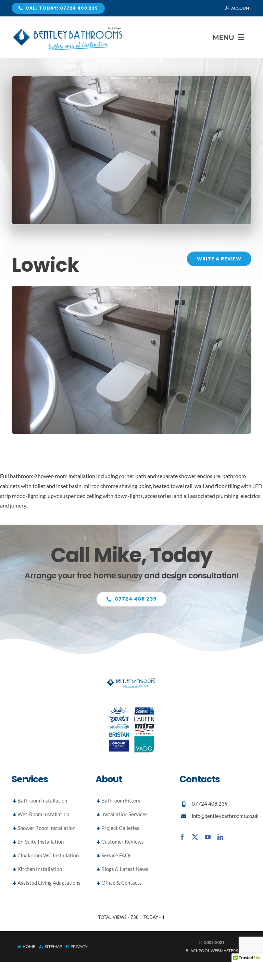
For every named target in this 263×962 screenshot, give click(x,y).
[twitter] (195, 837)
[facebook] (182, 837)
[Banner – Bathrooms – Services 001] (131, 288)
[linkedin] (220, 837)
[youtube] (208, 837)
